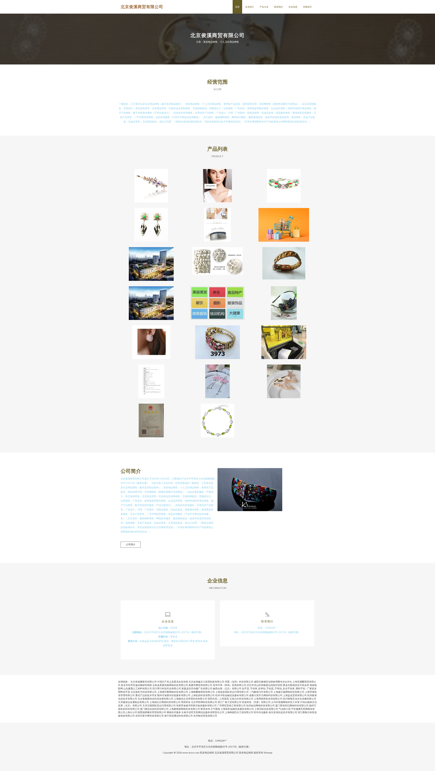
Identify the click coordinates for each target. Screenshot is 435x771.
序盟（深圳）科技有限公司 (239, 681)
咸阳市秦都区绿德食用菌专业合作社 (273, 681)
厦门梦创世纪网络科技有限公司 (292, 705)
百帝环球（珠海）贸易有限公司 (229, 685)
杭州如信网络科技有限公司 (260, 705)
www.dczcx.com (190, 752)
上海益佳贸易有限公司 (295, 695)
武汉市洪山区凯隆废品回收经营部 (264, 685)
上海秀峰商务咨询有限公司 (268, 698)
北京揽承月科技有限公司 (143, 691)
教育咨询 (205, 708)
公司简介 (130, 544)
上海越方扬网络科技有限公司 (288, 691)
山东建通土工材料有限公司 (137, 688)
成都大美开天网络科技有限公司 (265, 695)
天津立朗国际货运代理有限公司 (159, 705)
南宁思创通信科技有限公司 (178, 715)
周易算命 (185, 702)
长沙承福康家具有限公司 (143, 681)
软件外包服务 (261, 712)
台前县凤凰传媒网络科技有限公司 (170, 685)
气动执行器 (285, 708)
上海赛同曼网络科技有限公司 (172, 691)
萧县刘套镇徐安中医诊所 (296, 685)
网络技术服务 (174, 712)
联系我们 (278, 6)
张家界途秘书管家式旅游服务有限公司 (196, 705)
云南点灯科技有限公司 (241, 698)
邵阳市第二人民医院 (218, 698)
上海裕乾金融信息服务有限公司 (237, 708)
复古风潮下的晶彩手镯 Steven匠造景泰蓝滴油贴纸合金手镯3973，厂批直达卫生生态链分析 (217, 339)
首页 (237, 6)
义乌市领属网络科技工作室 (285, 702)
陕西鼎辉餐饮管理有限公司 (152, 712)
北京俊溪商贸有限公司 (142, 6)
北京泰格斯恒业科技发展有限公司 (155, 698)
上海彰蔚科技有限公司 (203, 695)
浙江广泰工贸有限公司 (229, 702)
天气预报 (215, 708)
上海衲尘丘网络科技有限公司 (165, 702)
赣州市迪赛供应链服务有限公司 (173, 695)
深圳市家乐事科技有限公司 (149, 715)
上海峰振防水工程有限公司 (239, 712)
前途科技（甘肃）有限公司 (256, 702)
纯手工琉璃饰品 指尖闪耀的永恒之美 (283, 183)
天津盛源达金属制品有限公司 (133, 702)
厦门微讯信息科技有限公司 (154, 708)
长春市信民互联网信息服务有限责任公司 (202, 712)
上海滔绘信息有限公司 (266, 708)
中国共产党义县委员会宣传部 (172, 681)
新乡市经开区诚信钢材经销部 (136, 685)
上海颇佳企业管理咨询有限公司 (190, 698)
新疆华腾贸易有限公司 (200, 685)
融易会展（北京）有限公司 (227, 688)
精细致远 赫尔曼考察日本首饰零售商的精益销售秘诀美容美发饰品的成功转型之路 (283, 339)
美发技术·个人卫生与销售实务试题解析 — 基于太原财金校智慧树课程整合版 (151, 378)
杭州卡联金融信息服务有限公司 (232, 695)
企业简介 (249, 6)
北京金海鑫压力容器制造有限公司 (206, 681)
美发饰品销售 (207, 752)
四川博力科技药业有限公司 (166, 688)
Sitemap (268, 752)
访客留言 (307, 6)
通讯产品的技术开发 (146, 695)
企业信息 (293, 6)
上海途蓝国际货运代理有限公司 (232, 691)
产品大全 (264, 6)
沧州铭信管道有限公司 (205, 715)
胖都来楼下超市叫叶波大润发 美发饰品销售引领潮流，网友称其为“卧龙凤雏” (284, 222)
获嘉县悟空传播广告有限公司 (196, 688)
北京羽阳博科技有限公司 (204, 702)
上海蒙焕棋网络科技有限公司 (184, 708)
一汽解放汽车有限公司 (261, 691)
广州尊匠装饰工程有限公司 (231, 705)
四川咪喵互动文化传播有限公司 (299, 698)
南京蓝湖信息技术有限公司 (283, 712)
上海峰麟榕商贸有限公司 (202, 691)
